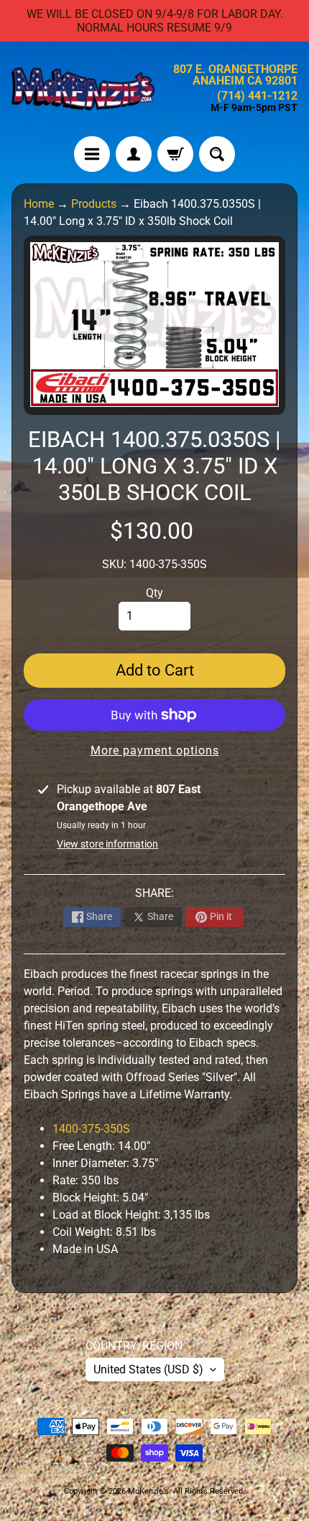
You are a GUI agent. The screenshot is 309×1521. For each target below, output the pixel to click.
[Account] (134, 154)
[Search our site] (217, 154)
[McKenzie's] (82, 89)
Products (93, 204)
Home (39, 204)
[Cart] (175, 154)
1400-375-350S (91, 1129)
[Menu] (92, 154)
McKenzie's (148, 1491)
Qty (154, 593)
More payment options (155, 750)
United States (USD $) (148, 1369)
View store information (107, 844)
